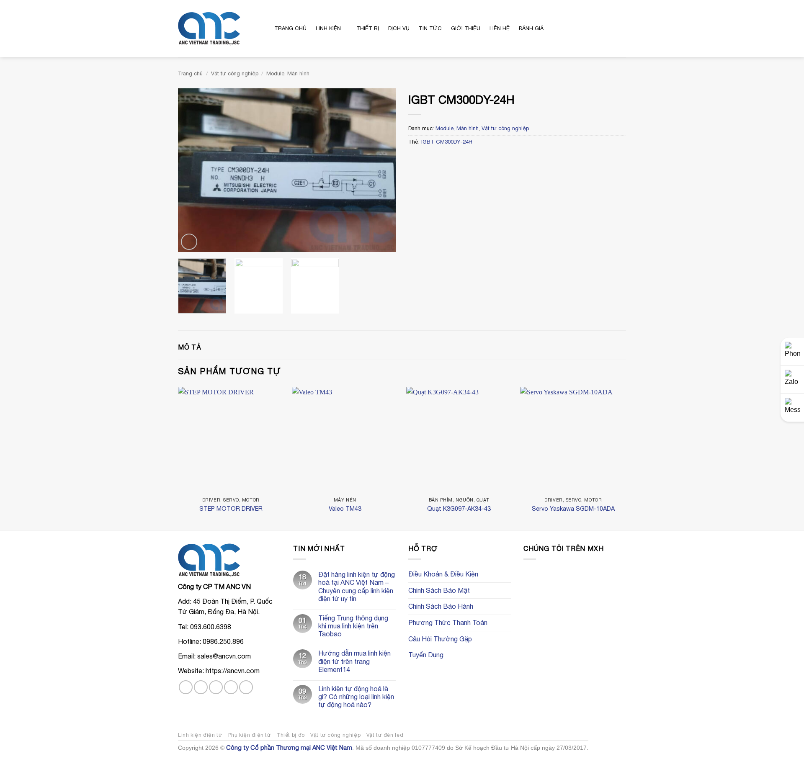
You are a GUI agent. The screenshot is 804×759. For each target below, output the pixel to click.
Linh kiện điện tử (200, 735)
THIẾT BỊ (367, 28)
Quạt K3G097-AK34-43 (459, 508)
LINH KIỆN (328, 28)
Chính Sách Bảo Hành (440, 606)
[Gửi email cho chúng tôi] (231, 687)
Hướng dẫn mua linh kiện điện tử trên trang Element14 (354, 661)
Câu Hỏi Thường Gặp (440, 639)
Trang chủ (190, 73)
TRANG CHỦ (290, 28)
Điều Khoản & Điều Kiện (443, 574)
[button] (587, 28)
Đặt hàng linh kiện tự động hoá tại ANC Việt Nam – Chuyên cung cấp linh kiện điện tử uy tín (356, 586)
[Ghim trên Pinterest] (444, 159)
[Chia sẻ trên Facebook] (413, 159)
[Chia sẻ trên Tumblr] (464, 159)
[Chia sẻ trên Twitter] (423, 159)
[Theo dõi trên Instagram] (201, 687)
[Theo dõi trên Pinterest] (246, 687)
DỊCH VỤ (399, 28)
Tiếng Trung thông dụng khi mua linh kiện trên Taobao (353, 626)
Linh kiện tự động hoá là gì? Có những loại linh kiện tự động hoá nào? (356, 696)
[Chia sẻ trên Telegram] (475, 159)
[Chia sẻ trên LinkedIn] (454, 159)
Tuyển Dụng (425, 655)
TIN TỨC (430, 28)
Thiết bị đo (291, 735)
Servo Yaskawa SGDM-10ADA (573, 508)
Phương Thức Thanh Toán (447, 622)
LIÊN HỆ (500, 28)
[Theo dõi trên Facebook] (186, 687)
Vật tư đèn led (385, 735)
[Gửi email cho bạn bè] (433, 159)
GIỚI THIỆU (465, 28)
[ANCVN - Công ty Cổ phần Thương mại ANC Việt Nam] (220, 29)
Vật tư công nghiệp (234, 73)
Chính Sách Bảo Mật (439, 590)
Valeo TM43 (345, 508)
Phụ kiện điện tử (249, 735)
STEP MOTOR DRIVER (231, 508)
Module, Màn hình (287, 73)
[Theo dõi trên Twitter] (216, 687)
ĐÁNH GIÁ (531, 28)
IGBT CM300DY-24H (446, 142)
